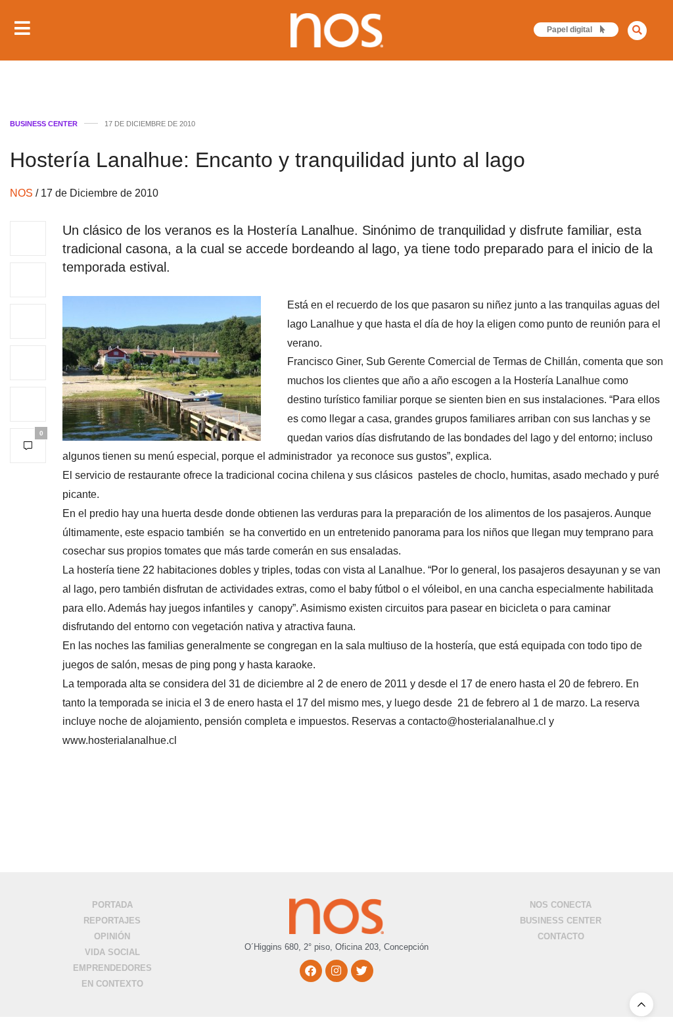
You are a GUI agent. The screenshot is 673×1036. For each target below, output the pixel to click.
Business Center (44, 124)
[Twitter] (362, 971)
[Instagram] (336, 971)
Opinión (112, 936)
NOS (22, 193)
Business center (560, 920)
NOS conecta (561, 905)
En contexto (112, 984)
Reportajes (112, 920)
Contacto (561, 936)
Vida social (112, 952)
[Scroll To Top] (641, 1004)
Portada (112, 905)
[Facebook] (311, 971)
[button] (637, 30)
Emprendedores (112, 968)
